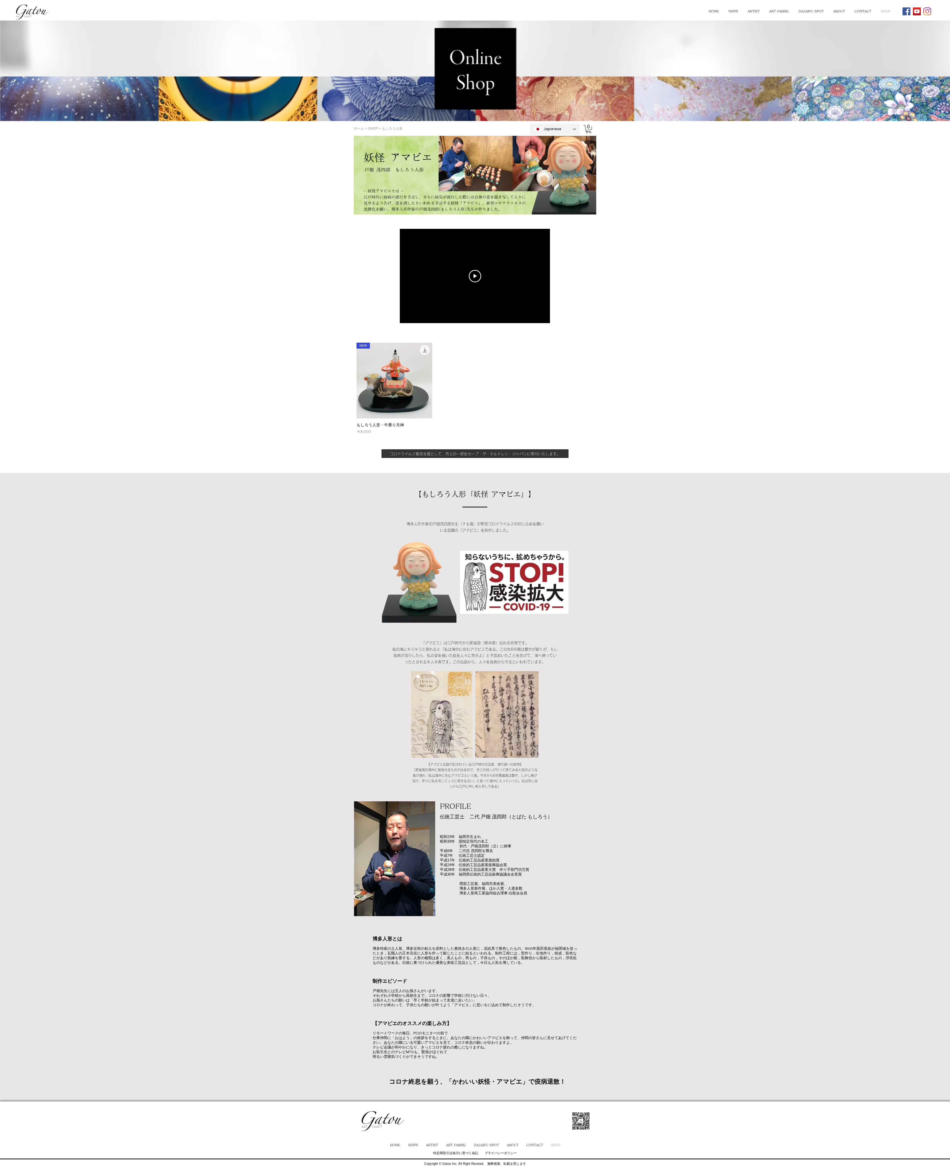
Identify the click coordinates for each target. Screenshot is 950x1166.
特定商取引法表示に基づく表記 (455, 1153)
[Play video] (475, 276)
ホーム (359, 128)
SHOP (373, 128)
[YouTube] (917, 11)
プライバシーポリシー (501, 1153)
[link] (589, 129)
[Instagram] (927, 11)
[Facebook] (906, 11)
